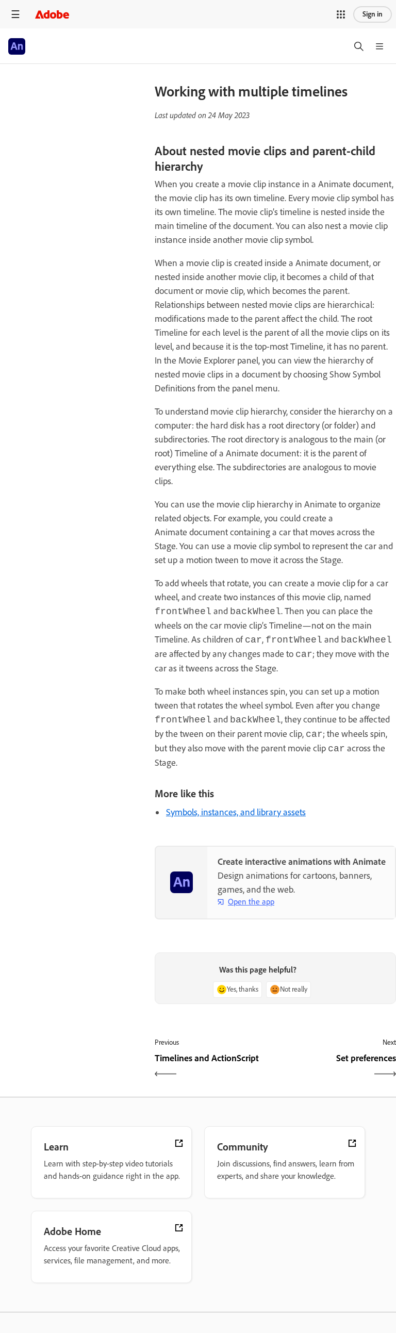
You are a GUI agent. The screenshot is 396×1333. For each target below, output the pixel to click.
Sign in (372, 14)
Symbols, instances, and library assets (236, 812)
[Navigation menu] (15, 14)
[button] (341, 14)
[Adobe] (52, 14)
